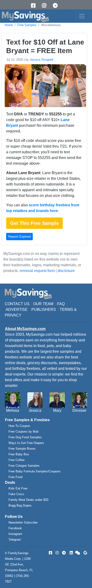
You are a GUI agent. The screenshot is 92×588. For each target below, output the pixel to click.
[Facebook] (35, 5)
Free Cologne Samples (24, 465)
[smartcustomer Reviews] (78, 553)
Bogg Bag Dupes (20, 505)
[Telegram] (56, 5)
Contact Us (17, 304)
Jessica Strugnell (41, 59)
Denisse (79, 410)
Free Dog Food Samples (25, 437)
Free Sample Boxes (22, 448)
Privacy (13, 315)
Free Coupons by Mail (23, 431)
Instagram (15, 534)
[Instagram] (46, 5)
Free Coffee (16, 460)
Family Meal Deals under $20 (28, 500)
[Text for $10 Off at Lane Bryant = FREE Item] (45, 87)
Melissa (12, 410)
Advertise (17, 310)
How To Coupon (19, 426)
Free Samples (27, 25)
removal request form (37, 271)
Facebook (15, 528)
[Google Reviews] (84, 553)
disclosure (66, 271)
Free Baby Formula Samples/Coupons (34, 471)
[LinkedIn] (71, 553)
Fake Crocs (16, 494)
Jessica (35, 410)
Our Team (43, 304)
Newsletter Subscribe (23, 522)
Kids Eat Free (17, 488)
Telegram (14, 539)
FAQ (61, 304)
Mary (57, 410)
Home (9, 25)
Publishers (43, 310)
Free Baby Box (18, 454)
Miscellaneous (51, 25)
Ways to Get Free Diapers (26, 443)
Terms (66, 310)
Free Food (15, 477)
